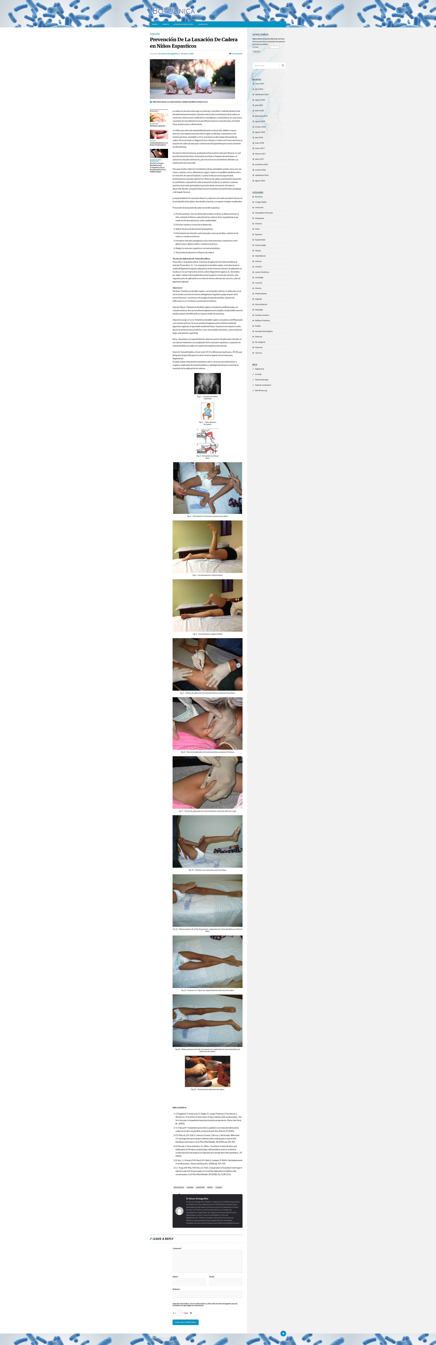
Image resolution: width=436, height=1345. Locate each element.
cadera (190, 1187)
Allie (160, 1341)
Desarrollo (259, 207)
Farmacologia (260, 245)
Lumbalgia (259, 277)
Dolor (257, 229)
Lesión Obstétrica (262, 272)
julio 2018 (259, 137)
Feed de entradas (261, 379)
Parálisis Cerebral (262, 315)
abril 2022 (259, 89)
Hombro (258, 266)
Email (212, 1277)
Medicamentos (261, 293)
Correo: (255, 47)
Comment (177, 1248)
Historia (258, 261)
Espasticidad (260, 240)
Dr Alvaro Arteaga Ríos (168, 53)
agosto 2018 (260, 132)
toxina (219, 1187)
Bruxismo (259, 196)
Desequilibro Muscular (264, 213)
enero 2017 (259, 159)
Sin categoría (260, 342)
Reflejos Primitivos (262, 320)
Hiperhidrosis (260, 256)
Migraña (258, 299)
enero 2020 (259, 110)
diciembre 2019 (261, 116)
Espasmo (258, 234)
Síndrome (259, 347)
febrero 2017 (260, 154)
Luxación (155, 34)
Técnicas (258, 353)
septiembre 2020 (262, 94)
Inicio (155, 24)
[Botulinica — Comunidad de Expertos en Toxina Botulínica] (218, 11)
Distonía (258, 223)
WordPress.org (261, 390)
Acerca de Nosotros (183, 24)
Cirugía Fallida (260, 202)
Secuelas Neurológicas (264, 331)
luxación (200, 1187)
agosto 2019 (260, 121)
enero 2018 (259, 143)
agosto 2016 (260, 180)
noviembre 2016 (261, 164)
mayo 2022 (259, 83)
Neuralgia (259, 310)
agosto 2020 (260, 100)
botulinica (179, 1187)
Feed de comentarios (263, 385)
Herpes (258, 250)
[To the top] (283, 1333)
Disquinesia (259, 218)
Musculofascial (261, 304)
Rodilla (258, 326)
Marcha (258, 288)
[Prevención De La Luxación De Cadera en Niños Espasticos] (196, 79)
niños (210, 1187)
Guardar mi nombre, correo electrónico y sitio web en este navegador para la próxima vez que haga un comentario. (205, 1304)
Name (176, 1277)
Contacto (203, 24)
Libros (166, 24)
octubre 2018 (260, 127)
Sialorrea (258, 336)
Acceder (258, 374)
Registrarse (259, 369)
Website (176, 1289)
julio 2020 (259, 105)
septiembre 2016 (262, 175)
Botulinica (164, 1338)
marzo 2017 (260, 148)
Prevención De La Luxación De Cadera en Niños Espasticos (193, 42)
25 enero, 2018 (187, 53)
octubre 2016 (260, 170)
